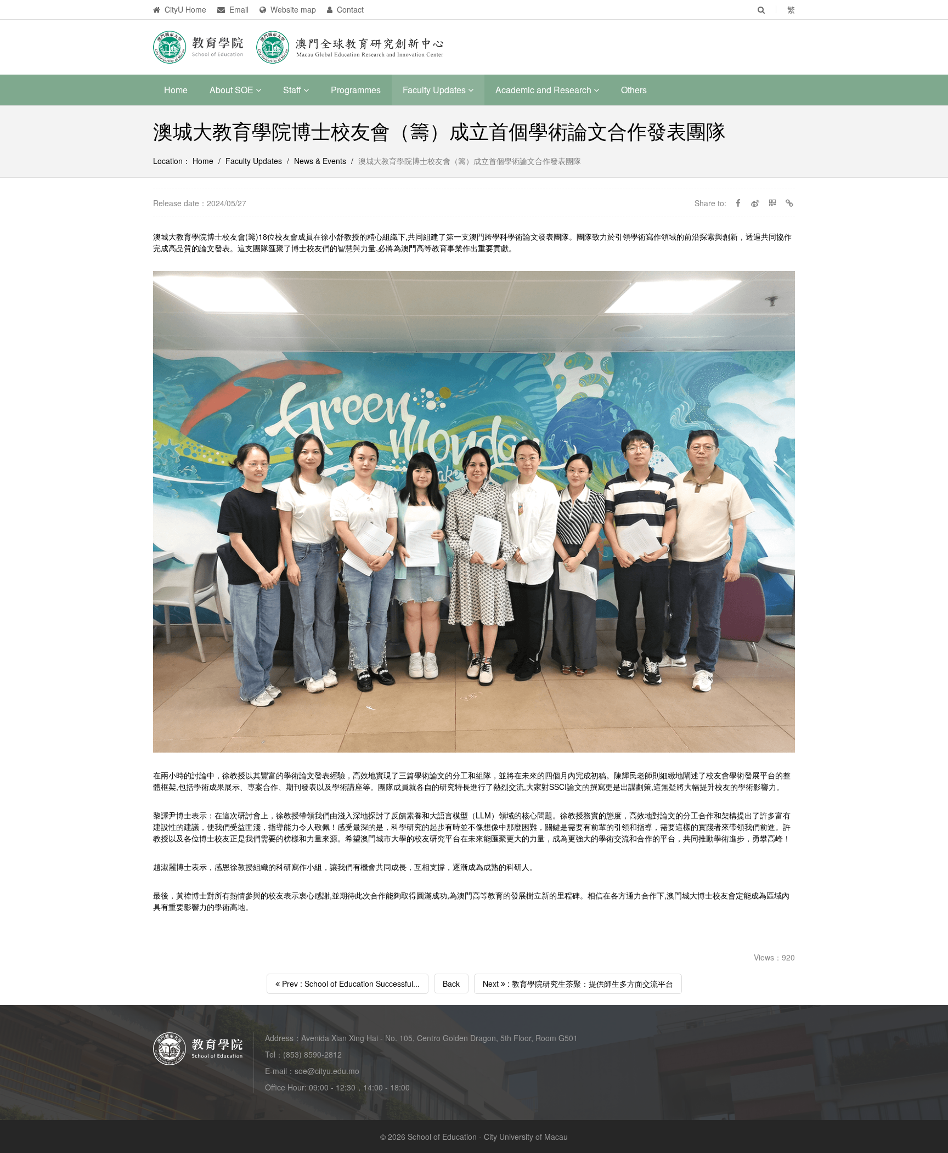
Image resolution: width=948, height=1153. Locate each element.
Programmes (356, 89)
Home (176, 89)
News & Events (320, 160)
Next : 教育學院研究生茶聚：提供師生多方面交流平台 (578, 983)
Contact (349, 9)
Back (451, 983)
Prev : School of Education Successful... (350, 983)
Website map (292, 9)
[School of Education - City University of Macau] (198, 46)
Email (238, 9)
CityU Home (184, 9)
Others (634, 89)
